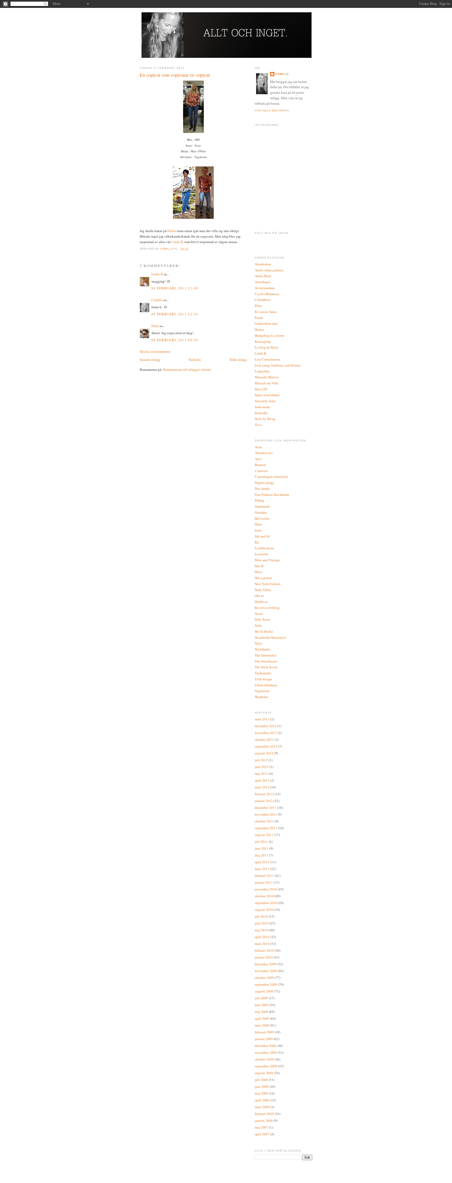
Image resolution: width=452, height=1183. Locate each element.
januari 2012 (264, 800)
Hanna (259, 329)
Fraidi (259, 317)
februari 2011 (264, 875)
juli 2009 (261, 998)
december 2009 (265, 964)
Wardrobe (261, 696)
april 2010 (262, 936)
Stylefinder (262, 649)
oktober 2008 (264, 1059)
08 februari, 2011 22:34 (174, 314)
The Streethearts (266, 661)
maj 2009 (261, 1011)
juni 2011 (262, 848)
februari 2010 (264, 950)
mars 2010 (262, 943)
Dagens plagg (264, 482)
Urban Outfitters (266, 685)
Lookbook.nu (264, 548)
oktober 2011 (264, 821)
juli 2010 (261, 916)
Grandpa (261, 512)
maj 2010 (261, 930)
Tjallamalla (263, 673)
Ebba (258, 305)
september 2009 (266, 984)
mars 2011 (262, 868)
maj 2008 (261, 1093)
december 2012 (265, 726)
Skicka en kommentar (155, 351)
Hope (258, 524)
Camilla (157, 300)
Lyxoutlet (261, 554)
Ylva (258, 424)
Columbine (263, 299)
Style (258, 643)
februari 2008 (264, 1113)
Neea (258, 571)
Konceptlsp (263, 341)
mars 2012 (262, 787)
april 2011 (262, 862)
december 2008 (265, 1045)
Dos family (262, 488)
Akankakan (263, 264)
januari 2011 (264, 882)
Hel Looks (262, 518)
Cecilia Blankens (267, 293)
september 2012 (266, 746)
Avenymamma (265, 287)
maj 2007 (261, 1127)
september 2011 (266, 828)
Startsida (195, 359)
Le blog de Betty (267, 347)
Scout (259, 613)
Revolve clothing (267, 607)
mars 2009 (262, 1025)
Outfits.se (261, 601)
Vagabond (262, 690)
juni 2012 (262, 766)
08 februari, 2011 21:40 (174, 288)
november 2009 (266, 970)
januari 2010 (264, 957)
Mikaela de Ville (267, 383)
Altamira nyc (264, 452)
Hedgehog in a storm (269, 335)
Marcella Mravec (267, 377)
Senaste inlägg (150, 359)
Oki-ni (259, 595)
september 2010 (266, 902)
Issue (258, 530)
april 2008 (262, 1100)
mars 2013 (262, 719)
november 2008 (266, 1052)
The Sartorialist (265, 655)
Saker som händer (267, 395)
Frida (155, 325)
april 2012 (262, 780)
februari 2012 (264, 794)
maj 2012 (261, 773)
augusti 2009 (264, 991)
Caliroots (261, 470)
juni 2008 (262, 1086)
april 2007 (262, 1134)
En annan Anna (265, 311)
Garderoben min (266, 323)
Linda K (177, 241)
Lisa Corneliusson (267, 359)
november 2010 (266, 889)
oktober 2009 (264, 977)
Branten (260, 464)
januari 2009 (264, 1038)
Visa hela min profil (272, 110)
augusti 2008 (264, 1072)
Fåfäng (259, 500)
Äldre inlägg (238, 359)
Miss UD (261, 389)
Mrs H (259, 566)
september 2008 (266, 1066)
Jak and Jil (262, 536)
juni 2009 (262, 1004)
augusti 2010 (264, 909)
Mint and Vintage (267, 560)
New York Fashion (268, 583)
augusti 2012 (264, 753)
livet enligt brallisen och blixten (278, 365)
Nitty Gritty (263, 589)
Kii (257, 542)
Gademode (262, 506)
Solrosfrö (261, 413)
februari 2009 (264, 1032)
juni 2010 (262, 923)
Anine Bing (263, 275)
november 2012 (266, 732)
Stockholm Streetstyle (270, 637)
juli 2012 (261, 760)
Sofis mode (262, 407)
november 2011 (266, 814)
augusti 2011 (264, 834)
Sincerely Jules (265, 401)
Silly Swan (262, 619)
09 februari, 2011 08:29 (174, 340)
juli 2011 (261, 841)
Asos (258, 458)
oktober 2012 (264, 739)
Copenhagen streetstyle (271, 476)
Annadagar (262, 281)
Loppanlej (262, 371)
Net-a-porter (263, 577)
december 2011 (265, 807)
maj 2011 (261, 855)
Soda (258, 625)
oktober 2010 (264, 896)
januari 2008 (264, 1120)
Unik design (263, 679)
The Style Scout (266, 667)
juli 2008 (261, 1079)
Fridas (171, 230)
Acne (258, 447)
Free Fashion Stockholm (272, 494)
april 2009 (262, 1018)
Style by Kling (265, 418)
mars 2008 (262, 1106)
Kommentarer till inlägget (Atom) (187, 369)
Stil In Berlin (264, 631)
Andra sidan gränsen (269, 270)
